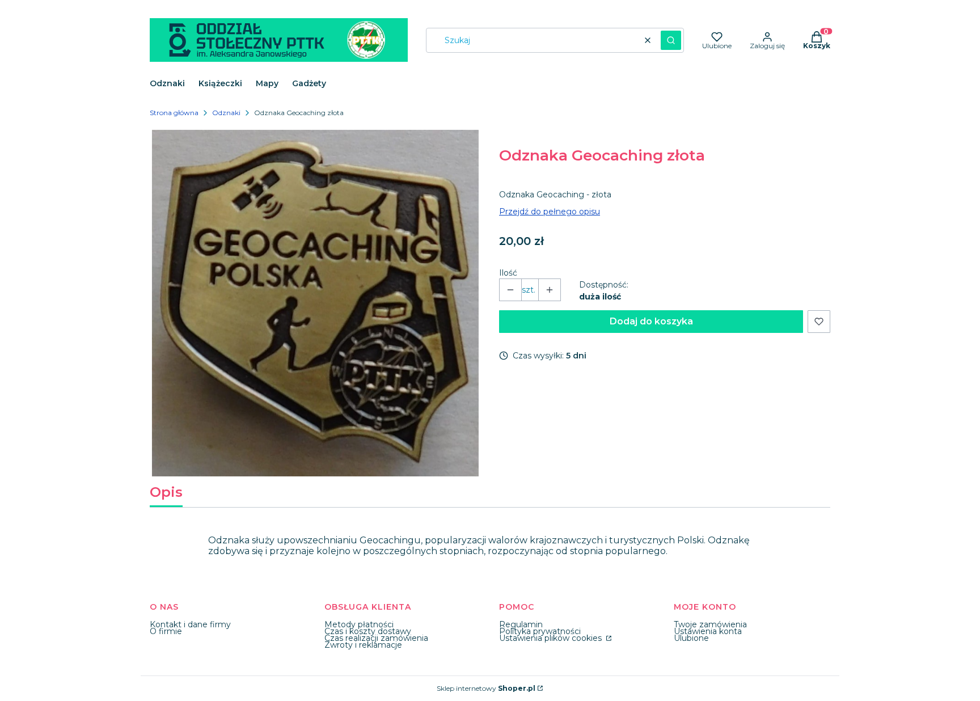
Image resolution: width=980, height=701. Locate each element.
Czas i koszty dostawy (367, 631)
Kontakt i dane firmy (190, 624)
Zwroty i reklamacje (363, 645)
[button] (671, 40)
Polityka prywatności (540, 631)
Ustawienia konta (708, 631)
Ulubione (691, 638)
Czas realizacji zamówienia (376, 638)
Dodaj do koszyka (651, 321)
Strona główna (174, 112)
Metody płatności (359, 624)
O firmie (166, 631)
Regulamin (521, 624)
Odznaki (226, 112)
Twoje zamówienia (710, 624)
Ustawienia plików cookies (551, 638)
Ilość (508, 272)
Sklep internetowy (486, 688)
